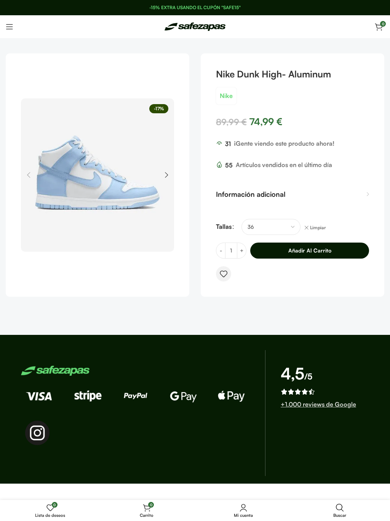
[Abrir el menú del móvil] (9, 26)
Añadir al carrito (309, 250)
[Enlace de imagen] (55, 370)
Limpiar (318, 227)
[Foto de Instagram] (37, 432)
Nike (226, 96)
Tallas (224, 226)
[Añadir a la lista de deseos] (223, 274)
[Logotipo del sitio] (195, 26)
